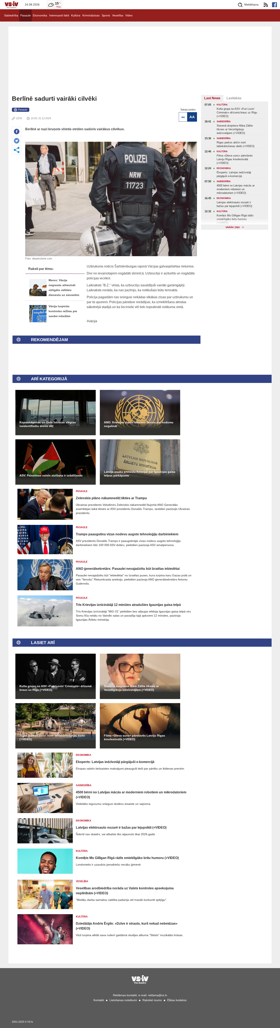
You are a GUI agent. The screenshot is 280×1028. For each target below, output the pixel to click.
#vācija (92, 321)
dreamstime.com (42, 258)
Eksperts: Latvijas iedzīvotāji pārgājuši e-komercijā (115, 762)
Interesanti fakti (59, 15)
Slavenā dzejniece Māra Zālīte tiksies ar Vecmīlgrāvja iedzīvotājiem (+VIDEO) (131, 687)
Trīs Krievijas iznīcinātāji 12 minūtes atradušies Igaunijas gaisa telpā (128, 605)
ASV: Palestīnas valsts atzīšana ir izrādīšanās (51, 475)
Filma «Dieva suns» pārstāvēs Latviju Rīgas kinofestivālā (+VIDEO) (134, 737)
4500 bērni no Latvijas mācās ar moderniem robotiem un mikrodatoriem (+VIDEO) (131, 794)
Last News (212, 98)
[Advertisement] (140, 64)
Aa (183, 117)
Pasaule (25, 15)
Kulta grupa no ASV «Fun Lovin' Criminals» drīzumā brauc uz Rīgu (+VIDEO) (55, 687)
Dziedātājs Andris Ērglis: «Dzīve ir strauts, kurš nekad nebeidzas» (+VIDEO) (127, 926)
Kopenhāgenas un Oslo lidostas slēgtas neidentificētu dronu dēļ (47, 424)
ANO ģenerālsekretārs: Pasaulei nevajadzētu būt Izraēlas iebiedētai (128, 568)
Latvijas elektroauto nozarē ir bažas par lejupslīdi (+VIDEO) (121, 827)
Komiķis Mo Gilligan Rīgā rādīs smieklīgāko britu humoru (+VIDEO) (127, 858)
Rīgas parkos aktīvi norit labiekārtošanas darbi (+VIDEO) (52, 737)
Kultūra (75, 15)
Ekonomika (40, 15)
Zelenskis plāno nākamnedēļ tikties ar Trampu (111, 498)
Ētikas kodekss (177, 1000)
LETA (19, 118)
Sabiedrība (11, 15)
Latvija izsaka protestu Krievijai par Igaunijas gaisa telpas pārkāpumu (139, 473)
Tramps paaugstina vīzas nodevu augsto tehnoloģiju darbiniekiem (127, 534)
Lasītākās (234, 98)
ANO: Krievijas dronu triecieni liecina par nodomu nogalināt (138, 424)
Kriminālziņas (91, 15)
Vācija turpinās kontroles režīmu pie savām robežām (63, 311)
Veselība (117, 15)
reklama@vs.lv (157, 995)
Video (129, 15)
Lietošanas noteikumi (123, 1000)
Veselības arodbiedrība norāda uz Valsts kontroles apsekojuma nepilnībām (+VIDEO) (125, 890)
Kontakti (98, 1000)
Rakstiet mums (152, 1000)
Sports (106, 15)
